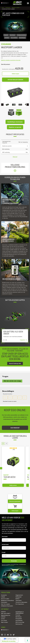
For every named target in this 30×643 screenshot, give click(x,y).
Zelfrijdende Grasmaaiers (7, 606)
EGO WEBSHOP (15, 428)
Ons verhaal (4, 620)
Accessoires (4, 595)
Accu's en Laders (5, 598)
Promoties (18, 615)
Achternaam (5, 544)
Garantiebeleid (19, 620)
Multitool (17, 598)
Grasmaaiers (4, 602)
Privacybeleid (11, 565)
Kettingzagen (19, 597)
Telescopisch (19, 600)
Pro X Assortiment (20, 604)
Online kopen (15, 74)
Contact (3, 618)
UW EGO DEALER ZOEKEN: (15, 79)
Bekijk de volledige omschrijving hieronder (10, 60)
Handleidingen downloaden (15, 122)
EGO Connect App (20, 622)
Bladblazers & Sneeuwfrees (7, 600)
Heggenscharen (19, 595)
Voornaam (4, 536)
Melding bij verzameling (8, 641)
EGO (17, 3)
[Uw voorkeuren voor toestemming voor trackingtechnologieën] (27, 640)
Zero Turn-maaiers (5, 604)
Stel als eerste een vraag (12, 381)
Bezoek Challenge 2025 (15, 363)
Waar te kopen (4, 622)
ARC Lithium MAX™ (5, 613)
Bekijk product (13, 485)
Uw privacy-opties (11, 638)
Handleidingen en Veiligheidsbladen (20, 612)
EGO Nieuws (18, 617)
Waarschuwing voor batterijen (5, 616)
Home (3, 7)
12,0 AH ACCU (9, 477)
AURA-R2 (3, 611)
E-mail (3, 552)
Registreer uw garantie (15, 127)
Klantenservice (19, 624)
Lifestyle (3, 597)
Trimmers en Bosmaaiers (21, 602)
